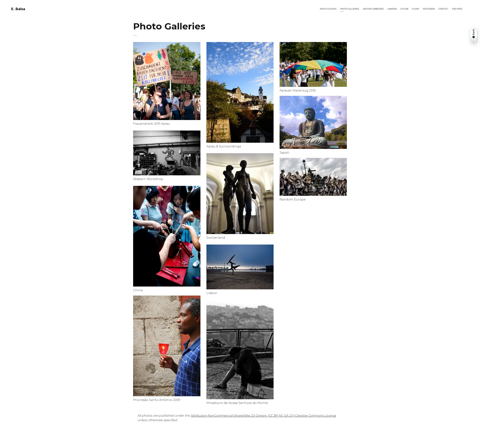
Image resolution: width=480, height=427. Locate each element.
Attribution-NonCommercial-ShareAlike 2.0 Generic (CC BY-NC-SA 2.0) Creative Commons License (263, 415)
